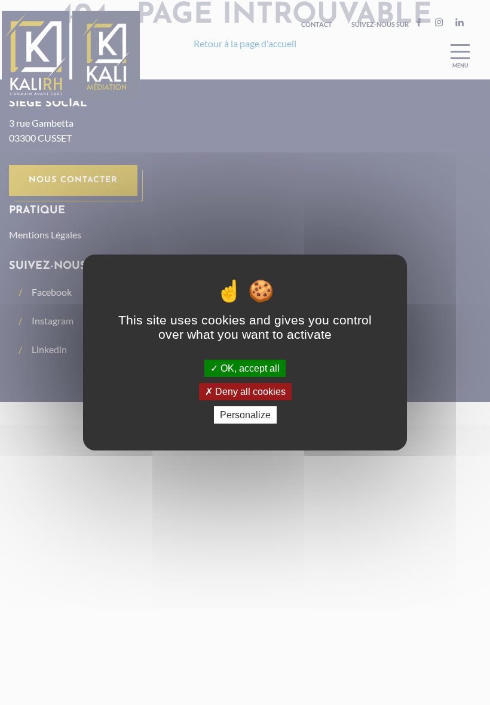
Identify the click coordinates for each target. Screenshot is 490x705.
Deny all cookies (249, 392)
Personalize (245, 415)
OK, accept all (249, 368)
